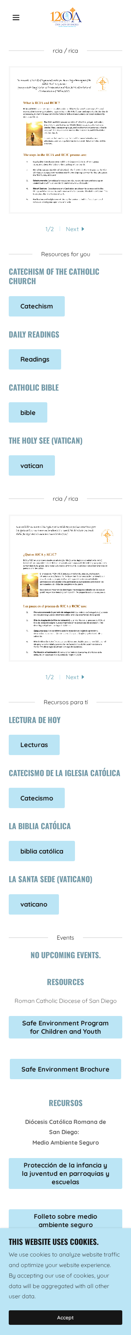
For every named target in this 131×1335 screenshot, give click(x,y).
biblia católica (41, 851)
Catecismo (36, 798)
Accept (65, 1317)
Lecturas (34, 745)
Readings (34, 359)
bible (28, 412)
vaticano (33, 904)
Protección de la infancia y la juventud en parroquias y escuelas (66, 1173)
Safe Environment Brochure (65, 1069)
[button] (17, 17)
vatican (31, 465)
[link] (65, 17)
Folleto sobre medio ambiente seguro (65, 1220)
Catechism (36, 306)
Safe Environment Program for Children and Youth (65, 1027)
